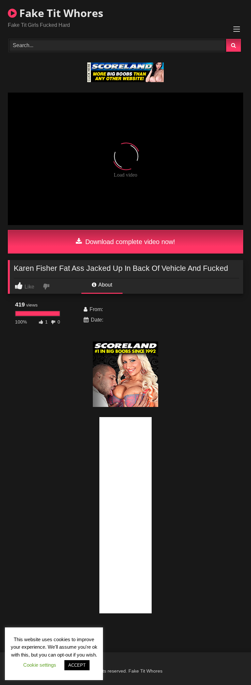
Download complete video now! (129, 241)
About (104, 285)
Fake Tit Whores (60, 13)
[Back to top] (231, 665)
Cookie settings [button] (39, 665)
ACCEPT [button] (77, 665)
